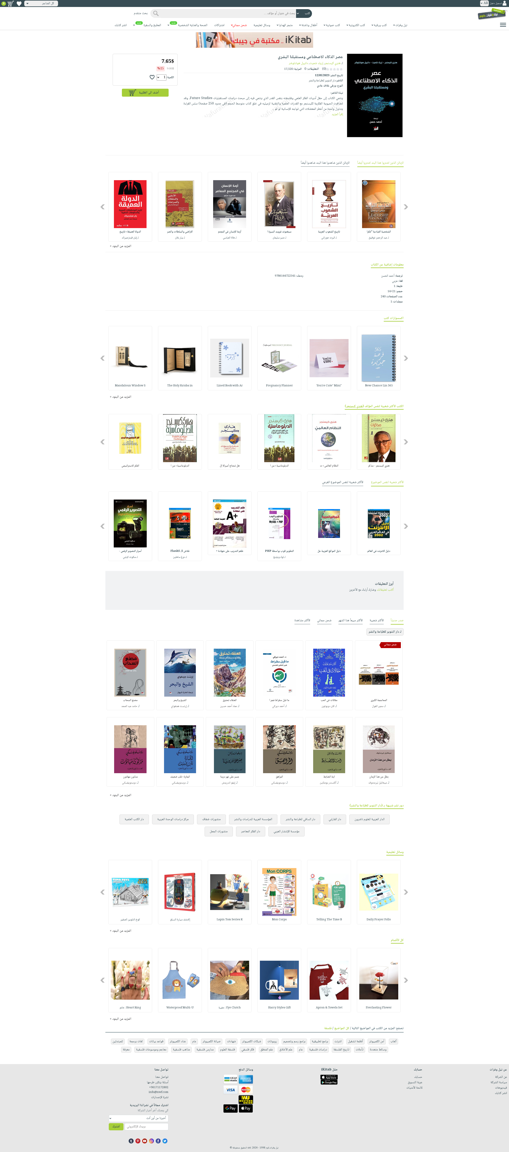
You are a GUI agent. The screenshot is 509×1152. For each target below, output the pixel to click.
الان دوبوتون (328, 706)
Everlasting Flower (379, 1007)
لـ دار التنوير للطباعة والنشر (385, 632)
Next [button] (102, 206)
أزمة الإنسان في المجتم (229, 231)
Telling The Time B (329, 919)
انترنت (338, 1041)
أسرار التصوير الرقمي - (130, 551)
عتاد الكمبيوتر (178, 1041)
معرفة (126, 1049)
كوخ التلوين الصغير (130, 919)
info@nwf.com (158, 1092)
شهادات (231, 1041)
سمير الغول (377, 706)
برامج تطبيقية (320, 1041)
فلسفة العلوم (227, 1049)
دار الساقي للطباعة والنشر (300, 819)
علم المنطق (266, 1049)
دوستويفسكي (278, 783)
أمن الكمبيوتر (376, 1041)
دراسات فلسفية (318, 1049)
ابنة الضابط (329, 777)
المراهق (279, 777)
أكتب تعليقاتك (385, 590)
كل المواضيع (341, 1028)
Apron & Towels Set (329, 1007)
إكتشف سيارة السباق (180, 919)
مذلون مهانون (130, 777)
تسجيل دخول (496, 3)
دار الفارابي (335, 819)
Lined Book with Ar (230, 385)
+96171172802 (158, 1087)
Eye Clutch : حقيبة (230, 1007)
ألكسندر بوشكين (328, 783)
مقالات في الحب (329, 700)
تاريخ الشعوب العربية (329, 231)
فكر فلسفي (247, 1049)
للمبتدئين (118, 1041)
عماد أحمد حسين (228, 706)
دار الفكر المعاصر (250, 831)
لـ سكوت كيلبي (130, 557)
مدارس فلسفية (205, 1049)
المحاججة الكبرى (379, 700)
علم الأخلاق (285, 1049)
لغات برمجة (136, 1041)
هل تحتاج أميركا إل (230, 466)
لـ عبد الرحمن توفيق (379, 237)
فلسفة (328, 1028)
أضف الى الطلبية (149, 92)
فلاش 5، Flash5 (179, 551)
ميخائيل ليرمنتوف (377, 783)
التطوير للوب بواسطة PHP (279, 551)
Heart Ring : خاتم (130, 1007)
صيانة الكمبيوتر (212, 1041)
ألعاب (393, 1041)
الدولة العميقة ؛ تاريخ (130, 231)
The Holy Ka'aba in (180, 385)
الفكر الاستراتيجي (130, 466)
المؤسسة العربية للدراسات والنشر (253, 819)
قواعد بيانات (156, 1041)
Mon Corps (279, 919)
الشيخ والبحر (180, 700)
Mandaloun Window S (130, 385)
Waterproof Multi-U (180, 1007)
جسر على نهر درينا (229, 777)
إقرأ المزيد (337, 114)
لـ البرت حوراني (329, 237)
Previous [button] (406, 206)
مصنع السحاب (130, 700)
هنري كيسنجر (333, 63)
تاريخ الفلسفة (341, 1049)
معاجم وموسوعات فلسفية (151, 1049)
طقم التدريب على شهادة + (229, 551)
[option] (379, 207)
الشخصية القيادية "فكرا (379, 231)
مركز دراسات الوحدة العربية (173, 819)
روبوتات (272, 1041)
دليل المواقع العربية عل (329, 551)
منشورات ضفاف (211, 819)
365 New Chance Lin (379, 385)
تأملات (359, 1049)
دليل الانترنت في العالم (378, 551)
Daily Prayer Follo (379, 919)
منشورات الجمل (219, 831)
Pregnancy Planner (279, 385)
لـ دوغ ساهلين (180, 557)
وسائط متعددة (378, 1049)
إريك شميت (316, 63)
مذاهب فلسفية (181, 1049)
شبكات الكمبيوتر (251, 1041)
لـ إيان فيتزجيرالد (130, 237)
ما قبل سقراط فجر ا (279, 700)
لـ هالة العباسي (230, 237)
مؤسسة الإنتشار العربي (286, 831)
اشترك (116, 1126)
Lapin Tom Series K (230, 919)
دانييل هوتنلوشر (298, 63)
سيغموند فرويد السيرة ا (279, 231)
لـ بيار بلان (180, 237)
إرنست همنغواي (179, 706)
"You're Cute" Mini (329, 385)
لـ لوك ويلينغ (279, 557)
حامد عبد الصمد (129, 706)
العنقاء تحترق (230, 700)
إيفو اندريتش (228, 783)
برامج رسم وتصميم (294, 1041)
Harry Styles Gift (279, 1007)
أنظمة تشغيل (355, 1041)
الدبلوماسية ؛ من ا (279, 466)
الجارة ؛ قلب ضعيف (180, 777)
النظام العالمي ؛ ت (329, 466)
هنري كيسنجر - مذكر (379, 466)
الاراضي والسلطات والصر (180, 231)
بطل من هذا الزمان (379, 777)
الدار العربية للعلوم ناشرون (370, 819)
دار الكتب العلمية (134, 819)
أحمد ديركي (278, 706)
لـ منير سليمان (279, 237)
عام (194, 1041)
